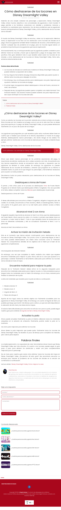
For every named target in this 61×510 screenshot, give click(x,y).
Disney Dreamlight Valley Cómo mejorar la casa (27, 364)
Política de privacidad (18, 494)
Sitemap (32, 495)
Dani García (13, 370)
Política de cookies (30, 494)
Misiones (30, 190)
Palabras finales (10, 106)
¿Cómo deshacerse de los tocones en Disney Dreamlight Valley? (24, 103)
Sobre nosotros (8, 494)
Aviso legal (39, 494)
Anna (45, 186)
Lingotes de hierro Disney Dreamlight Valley (35, 311)
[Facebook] (29, 486)
